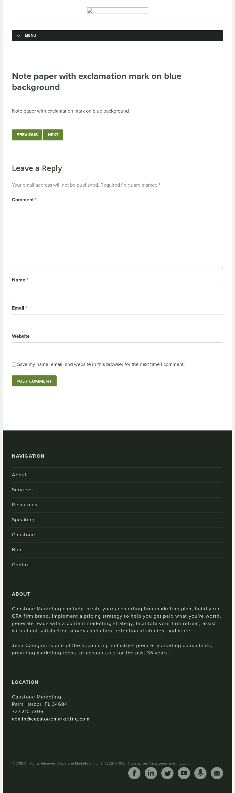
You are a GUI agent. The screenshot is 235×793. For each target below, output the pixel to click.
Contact (21, 565)
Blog (17, 550)
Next (53, 134)
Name (20, 280)
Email (19, 308)
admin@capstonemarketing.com (51, 719)
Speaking (23, 520)
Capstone (23, 535)
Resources (24, 505)
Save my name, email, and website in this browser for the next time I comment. (101, 364)
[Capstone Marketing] (117, 15)
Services (22, 490)
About (19, 475)
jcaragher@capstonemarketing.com (161, 763)
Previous (27, 134)
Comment (24, 200)
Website (21, 336)
